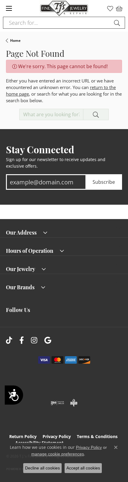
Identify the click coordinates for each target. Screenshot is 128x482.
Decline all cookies (42, 468)
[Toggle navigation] (9, 8)
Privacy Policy (57, 436)
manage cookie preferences (57, 454)
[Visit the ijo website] (57, 402)
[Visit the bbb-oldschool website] (73, 402)
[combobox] (57, 22)
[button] (110, 8)
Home (15, 40)
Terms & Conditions (97, 436)
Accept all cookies (83, 468)
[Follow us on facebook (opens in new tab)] (21, 340)
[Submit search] (118, 22)
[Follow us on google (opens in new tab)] (47, 340)
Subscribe (104, 182)
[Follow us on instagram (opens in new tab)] (34, 340)
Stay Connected (40, 149)
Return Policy (23, 436)
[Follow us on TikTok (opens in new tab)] (9, 340)
